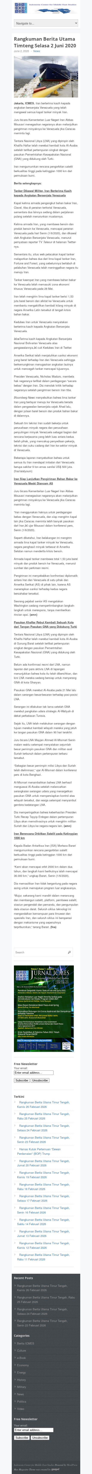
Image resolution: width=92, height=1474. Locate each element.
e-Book (21, 1358)
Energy (21, 1372)
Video (20, 1409)
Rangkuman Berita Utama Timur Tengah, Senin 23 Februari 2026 (42, 1323)
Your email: (21, 1068)
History (21, 1380)
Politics (21, 1401)
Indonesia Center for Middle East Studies (34, 1464)
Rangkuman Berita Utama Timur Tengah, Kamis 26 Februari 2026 (42, 1288)
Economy (23, 1365)
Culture (21, 1350)
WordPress (72, 1464)
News (36, 51)
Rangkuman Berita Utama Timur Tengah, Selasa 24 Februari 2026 (42, 1311)
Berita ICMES (25, 1343)
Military (21, 1387)
